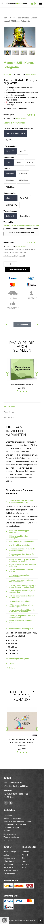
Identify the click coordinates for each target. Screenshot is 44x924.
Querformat (7, 252)
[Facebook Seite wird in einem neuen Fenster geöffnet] (6, 803)
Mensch (34, 18)
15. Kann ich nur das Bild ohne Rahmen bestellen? (22, 596)
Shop (12, 18)
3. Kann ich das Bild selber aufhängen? (18, 536)
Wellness (25, 864)
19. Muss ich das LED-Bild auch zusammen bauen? (22, 616)
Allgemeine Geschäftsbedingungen (17, 821)
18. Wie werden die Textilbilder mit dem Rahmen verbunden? (21, 611)
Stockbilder (15, 252)
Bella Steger (8, 864)
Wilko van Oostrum (11, 871)
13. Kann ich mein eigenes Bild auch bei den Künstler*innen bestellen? (22, 586)
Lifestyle (25, 852)
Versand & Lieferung (11, 837)
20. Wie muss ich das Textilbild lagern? (20, 621)
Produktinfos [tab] (9, 412)
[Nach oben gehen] (40, 920)
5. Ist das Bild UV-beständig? (19, 545)
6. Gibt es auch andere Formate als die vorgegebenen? (22, 549)
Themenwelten (23, 18)
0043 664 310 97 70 (16, 783)
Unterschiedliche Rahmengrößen (21, 629)
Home (6, 18)
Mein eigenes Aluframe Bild (22, 384)
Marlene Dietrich (10, 867)
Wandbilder (23, 252)
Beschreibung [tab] (9, 406)
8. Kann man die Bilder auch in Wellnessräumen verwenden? (22, 560)
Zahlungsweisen (10, 834)
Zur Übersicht (22, 325)
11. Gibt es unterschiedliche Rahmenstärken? (19, 575)
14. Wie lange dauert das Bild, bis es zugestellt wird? (22, 591)
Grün (24, 249)
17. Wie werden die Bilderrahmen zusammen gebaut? (21, 605)
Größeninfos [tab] (9, 417)
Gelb (20, 249)
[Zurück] (37, 325)
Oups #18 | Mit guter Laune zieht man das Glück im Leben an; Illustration (22, 742)
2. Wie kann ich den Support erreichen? (19, 531)
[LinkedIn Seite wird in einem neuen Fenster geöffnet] (10, 803)
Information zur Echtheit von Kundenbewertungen (15, 826)
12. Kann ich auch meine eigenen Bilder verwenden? (21, 581)
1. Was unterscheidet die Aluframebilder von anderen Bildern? (22, 501)
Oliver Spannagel (10, 852)
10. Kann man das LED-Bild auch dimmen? (21, 570)
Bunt (16, 249)
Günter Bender (9, 874)
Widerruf (12, 668)
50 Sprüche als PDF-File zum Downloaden (21, 225)
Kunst (28, 249)
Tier (23, 858)
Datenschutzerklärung (12, 818)
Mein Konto (8, 840)
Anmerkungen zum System (19, 659)
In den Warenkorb (17, 269)
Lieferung (12, 663)
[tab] (22, 501)
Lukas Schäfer (9, 861)
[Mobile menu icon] (40, 3)
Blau (12, 249)
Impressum (8, 815)
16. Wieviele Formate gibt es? (20, 601)
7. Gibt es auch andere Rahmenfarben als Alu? (22, 555)
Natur (24, 861)
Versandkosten (31, 74)
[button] (17, 391)
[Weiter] (6, 325)
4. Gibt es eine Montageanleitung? (21, 541)
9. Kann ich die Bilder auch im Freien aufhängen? (22, 565)
